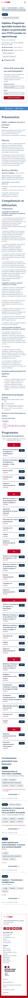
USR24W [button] (5, 716)
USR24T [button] (5, 691)
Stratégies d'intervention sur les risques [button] (10, 676)
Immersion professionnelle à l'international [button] (8, 744)
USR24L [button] (5, 610)
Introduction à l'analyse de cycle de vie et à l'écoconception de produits (13, 810)
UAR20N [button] (5, 545)
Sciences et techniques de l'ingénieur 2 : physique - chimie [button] (10, 462)
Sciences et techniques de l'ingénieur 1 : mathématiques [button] (10, 451)
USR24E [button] (5, 530)
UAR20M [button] (5, 487)
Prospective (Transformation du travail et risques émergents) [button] (12, 697)
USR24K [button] (5, 585)
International (6, 959)
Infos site (5, 979)
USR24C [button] (5, 515)
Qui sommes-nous (8, 932)
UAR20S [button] (5, 748)
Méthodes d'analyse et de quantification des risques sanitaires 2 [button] (10, 566)
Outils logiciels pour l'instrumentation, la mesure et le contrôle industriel (13, 844)
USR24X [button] (5, 723)
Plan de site (6, 962)
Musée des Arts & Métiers (9, 955)
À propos (5, 945)
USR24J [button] (5, 579)
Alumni (5, 939)
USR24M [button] (5, 621)
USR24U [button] (5, 701)
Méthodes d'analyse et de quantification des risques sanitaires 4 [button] (10, 627)
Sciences (21, 7)
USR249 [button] (5, 472)
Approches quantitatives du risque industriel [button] (10, 511)
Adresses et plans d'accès (10, 952)
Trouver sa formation (12, 7)
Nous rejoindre (7, 949)
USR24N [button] (5, 631)
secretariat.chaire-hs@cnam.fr (15, 406)
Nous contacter (7, 950)
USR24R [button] (5, 670)
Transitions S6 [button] (7, 528)
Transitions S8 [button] (7, 636)
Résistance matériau (15, 804)
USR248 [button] (5, 466)
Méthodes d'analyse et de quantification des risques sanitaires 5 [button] (10, 666)
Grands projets (7, 942)
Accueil (3, 7)
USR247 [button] (5, 455)
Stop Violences (7, 960)
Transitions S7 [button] (7, 583)
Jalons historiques (7, 934)
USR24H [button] (5, 570)
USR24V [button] (5, 710)
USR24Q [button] (5, 644)
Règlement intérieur (8, 982)
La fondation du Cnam (9, 937)
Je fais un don (6, 941)
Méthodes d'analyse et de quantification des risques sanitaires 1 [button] (10, 500)
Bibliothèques (6, 957)
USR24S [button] (5, 680)
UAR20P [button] (5, 594)
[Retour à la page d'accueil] (5, 2)
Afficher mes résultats (14, 97)
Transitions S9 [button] (7, 714)
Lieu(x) (5, 90)
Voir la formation (12, 794)
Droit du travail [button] (7, 470)
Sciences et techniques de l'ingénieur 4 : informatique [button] (10, 606)
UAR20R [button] (5, 738)
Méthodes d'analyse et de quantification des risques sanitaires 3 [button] (10, 617)
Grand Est (5, 421)
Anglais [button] (5, 534)
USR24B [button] (5, 504)
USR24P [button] (5, 638)
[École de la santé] (14, 425)
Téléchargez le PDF (9, 60)
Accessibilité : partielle (9, 989)
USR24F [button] (5, 536)
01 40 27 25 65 (10, 403)
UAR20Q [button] (5, 653)
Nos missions (6, 935)
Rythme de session (9, 84)
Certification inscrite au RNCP (11, 17)
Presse (5, 947)
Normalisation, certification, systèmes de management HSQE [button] (10, 687)
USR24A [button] (5, 479)
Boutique (5, 954)
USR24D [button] (5, 523)
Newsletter (6, 992)
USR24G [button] (5, 560)
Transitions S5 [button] (7, 477)
